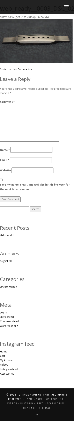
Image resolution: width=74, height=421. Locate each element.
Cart (2, 356)
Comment (7, 101)
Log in (3, 312)
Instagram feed (9, 369)
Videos (4, 364)
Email (4, 160)
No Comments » (23, 69)
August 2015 (7, 261)
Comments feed (9, 321)
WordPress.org (9, 326)
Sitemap (45, 408)
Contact (29, 408)
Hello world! (7, 235)
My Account (6, 360)
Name (5, 150)
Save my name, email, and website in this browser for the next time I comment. (35, 187)
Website (5, 170)
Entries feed (7, 317)
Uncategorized (8, 287)
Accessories (7, 373)
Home (3, 351)
